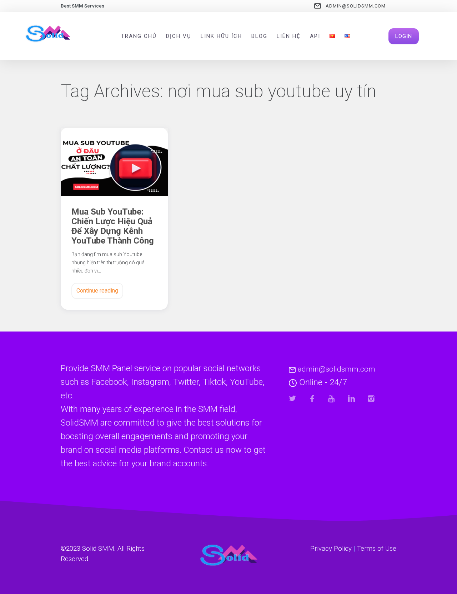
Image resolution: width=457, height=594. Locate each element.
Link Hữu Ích (221, 36)
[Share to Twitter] (293, 399)
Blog (259, 36)
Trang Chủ (139, 36)
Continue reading (97, 290)
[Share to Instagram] (371, 399)
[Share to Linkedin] (351, 399)
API (315, 36)
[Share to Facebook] (312, 399)
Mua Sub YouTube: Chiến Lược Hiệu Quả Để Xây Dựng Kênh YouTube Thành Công (112, 226)
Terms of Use (376, 549)
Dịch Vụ (178, 36)
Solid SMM (98, 549)
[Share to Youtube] (332, 399)
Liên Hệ (289, 36)
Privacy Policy (331, 549)
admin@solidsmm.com (356, 6)
